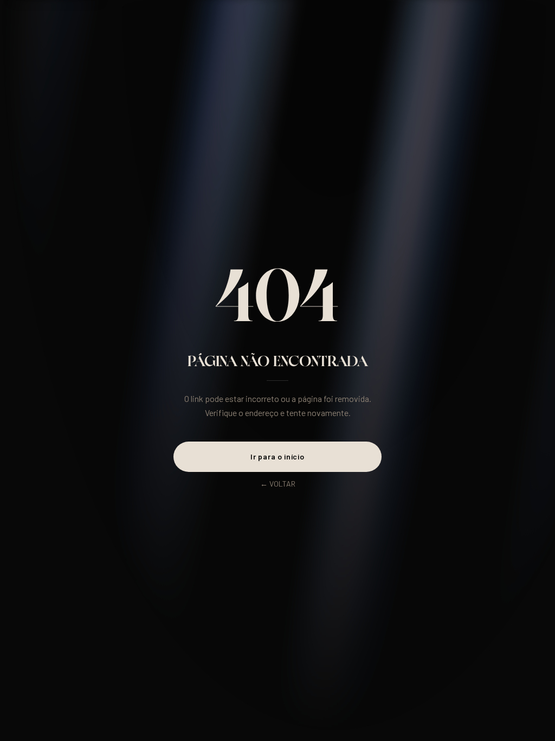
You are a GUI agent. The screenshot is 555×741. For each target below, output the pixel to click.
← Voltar (277, 483)
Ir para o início (277, 456)
